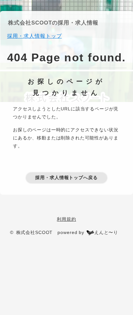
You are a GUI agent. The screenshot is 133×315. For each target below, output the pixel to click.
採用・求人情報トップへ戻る (66, 177)
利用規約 (66, 219)
